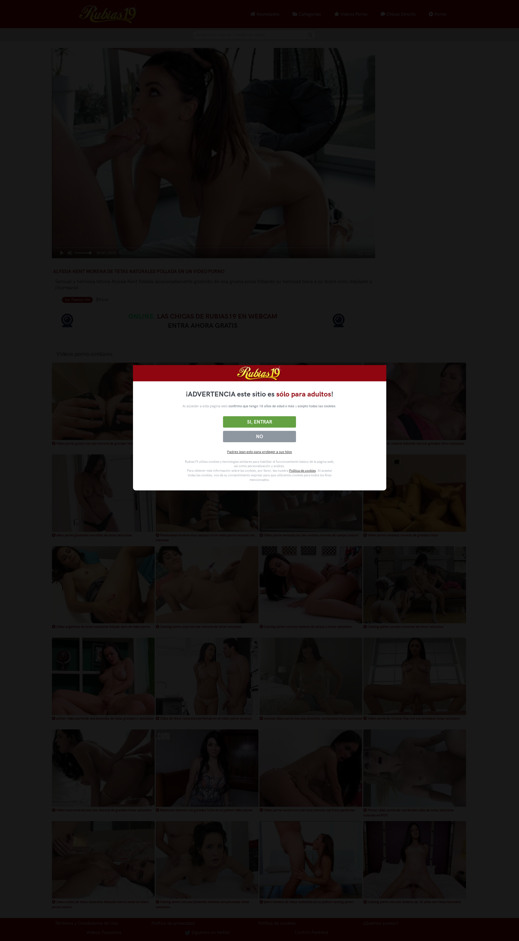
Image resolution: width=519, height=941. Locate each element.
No (259, 437)
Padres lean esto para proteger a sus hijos (259, 452)
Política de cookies (302, 471)
